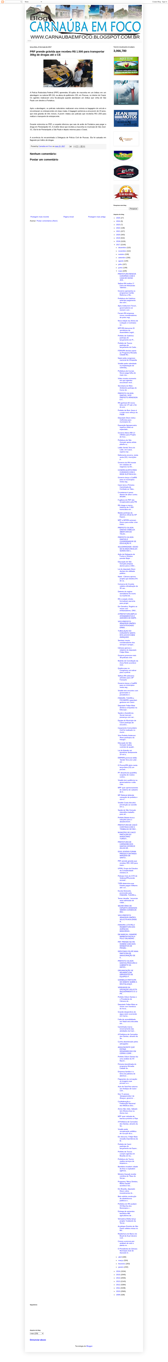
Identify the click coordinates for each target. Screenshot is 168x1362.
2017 (118, 245)
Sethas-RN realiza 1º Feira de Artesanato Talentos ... (126, 285)
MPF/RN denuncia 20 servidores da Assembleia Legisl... (126, 330)
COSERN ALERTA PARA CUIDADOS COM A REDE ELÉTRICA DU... (127, 472)
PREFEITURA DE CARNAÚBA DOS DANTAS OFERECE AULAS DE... (126, 845)
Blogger (89, 1346)
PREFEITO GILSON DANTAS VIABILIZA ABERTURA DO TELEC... (126, 531)
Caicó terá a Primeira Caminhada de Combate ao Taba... (126, 487)
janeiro (121, 1267)
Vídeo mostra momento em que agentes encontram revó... (127, 380)
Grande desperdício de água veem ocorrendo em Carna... (127, 1014)
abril (120, 1257)
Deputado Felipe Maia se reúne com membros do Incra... (127, 1006)
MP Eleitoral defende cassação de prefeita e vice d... (127, 797)
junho (120, 268)
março (121, 1260)
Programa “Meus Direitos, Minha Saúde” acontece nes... (128, 1184)
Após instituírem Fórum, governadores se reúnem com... (127, 308)
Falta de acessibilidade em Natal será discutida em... (128, 1021)
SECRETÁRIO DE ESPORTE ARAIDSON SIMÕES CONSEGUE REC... (127, 909)
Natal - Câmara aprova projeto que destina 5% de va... (128, 579)
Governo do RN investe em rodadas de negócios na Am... (127, 465)
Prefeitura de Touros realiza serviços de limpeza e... (126, 1161)
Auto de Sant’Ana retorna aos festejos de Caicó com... (127, 1089)
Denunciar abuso (38, 1340)
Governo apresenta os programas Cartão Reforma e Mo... (126, 293)
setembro (122, 258)
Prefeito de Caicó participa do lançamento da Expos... (128, 1146)
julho (120, 264)
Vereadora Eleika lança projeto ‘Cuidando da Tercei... (127, 1221)
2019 (118, 238)
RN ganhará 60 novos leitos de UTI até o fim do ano (127, 405)
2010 (118, 1291)
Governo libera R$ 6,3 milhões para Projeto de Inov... (127, 435)
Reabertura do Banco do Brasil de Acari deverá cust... (127, 1236)
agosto (121, 261)
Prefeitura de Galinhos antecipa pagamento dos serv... (127, 300)
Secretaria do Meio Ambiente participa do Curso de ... (127, 388)
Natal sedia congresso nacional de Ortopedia (127, 359)
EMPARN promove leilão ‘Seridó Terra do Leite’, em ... (127, 760)
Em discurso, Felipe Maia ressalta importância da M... (128, 1139)
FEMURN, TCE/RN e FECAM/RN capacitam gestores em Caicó (127, 700)
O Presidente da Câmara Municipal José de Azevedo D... (127, 1251)
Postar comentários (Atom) (47, 221)
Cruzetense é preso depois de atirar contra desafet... (127, 494)
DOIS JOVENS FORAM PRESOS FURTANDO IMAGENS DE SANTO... (127, 855)
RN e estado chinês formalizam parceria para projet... (126, 601)
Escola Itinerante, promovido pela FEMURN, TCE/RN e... (127, 893)
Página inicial (68, 217)
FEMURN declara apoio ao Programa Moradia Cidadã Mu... (127, 353)
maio (120, 271)
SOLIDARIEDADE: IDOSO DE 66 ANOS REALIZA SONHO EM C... (128, 549)
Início (29, 41)
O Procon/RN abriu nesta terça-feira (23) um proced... (127, 767)
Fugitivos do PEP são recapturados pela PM (127, 501)
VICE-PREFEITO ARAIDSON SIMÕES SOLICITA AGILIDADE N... (127, 918)
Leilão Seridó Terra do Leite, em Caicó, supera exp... (126, 450)
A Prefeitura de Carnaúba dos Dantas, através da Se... (128, 1036)
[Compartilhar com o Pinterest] (84, 146)
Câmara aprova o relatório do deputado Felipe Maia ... (127, 650)
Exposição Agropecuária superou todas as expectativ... (127, 427)
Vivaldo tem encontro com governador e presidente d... (128, 693)
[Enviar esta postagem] (70, 146)
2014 (118, 1278)
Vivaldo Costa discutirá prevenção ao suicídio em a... (127, 805)
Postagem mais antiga (97, 217)
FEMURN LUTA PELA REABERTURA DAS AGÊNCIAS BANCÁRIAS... (126, 928)
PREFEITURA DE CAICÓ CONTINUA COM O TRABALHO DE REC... (127, 827)
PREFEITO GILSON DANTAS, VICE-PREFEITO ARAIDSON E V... (127, 396)
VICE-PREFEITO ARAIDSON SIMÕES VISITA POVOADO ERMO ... (127, 624)
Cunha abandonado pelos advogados (128, 1043)
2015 (118, 1275)
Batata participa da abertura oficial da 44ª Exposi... (127, 515)
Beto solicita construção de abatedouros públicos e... (127, 1198)
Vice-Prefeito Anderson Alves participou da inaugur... (127, 737)
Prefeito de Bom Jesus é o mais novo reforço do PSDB (128, 412)
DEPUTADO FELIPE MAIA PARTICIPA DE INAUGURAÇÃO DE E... (128, 954)
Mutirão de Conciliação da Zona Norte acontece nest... (128, 663)
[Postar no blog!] (77, 146)
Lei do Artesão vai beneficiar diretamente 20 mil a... (127, 752)
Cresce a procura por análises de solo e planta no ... (126, 1243)
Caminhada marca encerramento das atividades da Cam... (127, 1029)
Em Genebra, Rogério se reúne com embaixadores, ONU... (127, 608)
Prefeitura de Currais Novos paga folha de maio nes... (127, 373)
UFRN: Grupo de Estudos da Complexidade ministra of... (128, 870)
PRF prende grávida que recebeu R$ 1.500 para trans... (128, 863)
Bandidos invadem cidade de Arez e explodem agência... (128, 1169)
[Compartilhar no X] (79, 146)
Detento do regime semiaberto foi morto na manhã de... (127, 594)
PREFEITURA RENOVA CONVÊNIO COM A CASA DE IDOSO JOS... (127, 277)
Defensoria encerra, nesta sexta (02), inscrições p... (128, 457)
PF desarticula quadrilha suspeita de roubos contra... (127, 775)
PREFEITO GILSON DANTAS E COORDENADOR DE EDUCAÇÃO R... (127, 540)
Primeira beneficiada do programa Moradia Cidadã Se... (127, 1066)
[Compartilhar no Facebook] (81, 146)
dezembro (122, 247)
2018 (118, 241)
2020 (118, 235)
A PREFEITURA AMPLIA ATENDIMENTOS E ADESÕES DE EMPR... (127, 616)
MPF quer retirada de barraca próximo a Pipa (128, 1117)
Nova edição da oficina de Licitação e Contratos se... (128, 323)
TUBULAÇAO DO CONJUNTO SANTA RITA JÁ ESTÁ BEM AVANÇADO (126, 634)
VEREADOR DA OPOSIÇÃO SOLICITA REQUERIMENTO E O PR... (127, 990)
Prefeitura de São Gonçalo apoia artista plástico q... (127, 442)
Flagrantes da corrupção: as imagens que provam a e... (127, 1081)
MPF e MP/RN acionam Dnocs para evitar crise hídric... (128, 522)
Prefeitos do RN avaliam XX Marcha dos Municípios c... (127, 1206)
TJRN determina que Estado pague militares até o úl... (127, 885)
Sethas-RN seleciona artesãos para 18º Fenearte (126, 678)
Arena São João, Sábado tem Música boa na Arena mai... (127, 1111)
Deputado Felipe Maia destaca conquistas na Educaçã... (127, 708)
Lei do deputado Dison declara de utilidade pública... (126, 571)
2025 (118, 218)
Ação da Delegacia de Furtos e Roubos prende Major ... (126, 556)
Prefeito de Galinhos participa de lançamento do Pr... (126, 338)
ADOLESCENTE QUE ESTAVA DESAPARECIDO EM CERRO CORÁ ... (127, 1050)
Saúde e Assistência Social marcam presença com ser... (126, 715)
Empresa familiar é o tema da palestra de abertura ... (126, 1074)
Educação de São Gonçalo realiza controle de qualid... (126, 745)
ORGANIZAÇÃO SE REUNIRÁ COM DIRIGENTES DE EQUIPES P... (125, 973)
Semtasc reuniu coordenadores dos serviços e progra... (126, 642)
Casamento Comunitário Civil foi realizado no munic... (127, 730)
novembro (122, 251)
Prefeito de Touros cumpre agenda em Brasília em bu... (126, 1154)
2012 (118, 1285)
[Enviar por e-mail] (74, 146)
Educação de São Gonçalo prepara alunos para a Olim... (127, 564)
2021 (118, 231)
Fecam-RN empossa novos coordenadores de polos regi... (127, 315)
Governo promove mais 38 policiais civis (127, 656)
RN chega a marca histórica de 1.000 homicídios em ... (126, 507)
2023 (118, 225)
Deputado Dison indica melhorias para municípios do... (126, 420)
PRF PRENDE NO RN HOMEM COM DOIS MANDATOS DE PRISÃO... (127, 945)
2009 (118, 1295)
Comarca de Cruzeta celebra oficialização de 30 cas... (128, 586)
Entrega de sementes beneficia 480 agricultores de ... (126, 1213)
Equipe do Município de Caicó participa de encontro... (127, 722)
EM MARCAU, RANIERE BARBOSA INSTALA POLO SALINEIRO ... (127, 936)
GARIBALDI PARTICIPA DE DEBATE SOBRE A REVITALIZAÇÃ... (127, 982)
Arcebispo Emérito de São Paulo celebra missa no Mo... (128, 1228)
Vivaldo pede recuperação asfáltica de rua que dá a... (127, 1131)
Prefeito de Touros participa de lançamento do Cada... (127, 345)
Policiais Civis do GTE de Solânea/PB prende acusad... (127, 878)
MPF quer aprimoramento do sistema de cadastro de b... (128, 790)
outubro (121, 254)
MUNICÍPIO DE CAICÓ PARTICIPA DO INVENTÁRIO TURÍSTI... (127, 835)
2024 (118, 221)
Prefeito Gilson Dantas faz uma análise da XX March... (128, 1059)
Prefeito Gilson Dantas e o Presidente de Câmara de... (127, 999)
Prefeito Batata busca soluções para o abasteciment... (126, 820)
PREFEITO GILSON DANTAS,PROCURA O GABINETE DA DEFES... (127, 964)
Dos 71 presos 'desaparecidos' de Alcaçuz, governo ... (126, 1096)
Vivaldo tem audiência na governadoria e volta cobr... (127, 782)
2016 (118, 1271)
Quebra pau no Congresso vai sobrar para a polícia (127, 670)
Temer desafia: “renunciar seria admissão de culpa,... (128, 900)
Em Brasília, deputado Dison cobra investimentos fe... (126, 1191)
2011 (118, 1288)
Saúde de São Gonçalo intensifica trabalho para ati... (127, 812)
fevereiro (122, 1264)
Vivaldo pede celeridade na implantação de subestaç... (127, 366)
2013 (118, 1281)
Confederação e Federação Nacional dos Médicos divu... (126, 1104)
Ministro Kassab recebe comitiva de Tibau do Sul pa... (127, 1176)
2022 (118, 228)
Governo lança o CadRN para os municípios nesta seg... (127, 480)
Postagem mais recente (40, 217)
